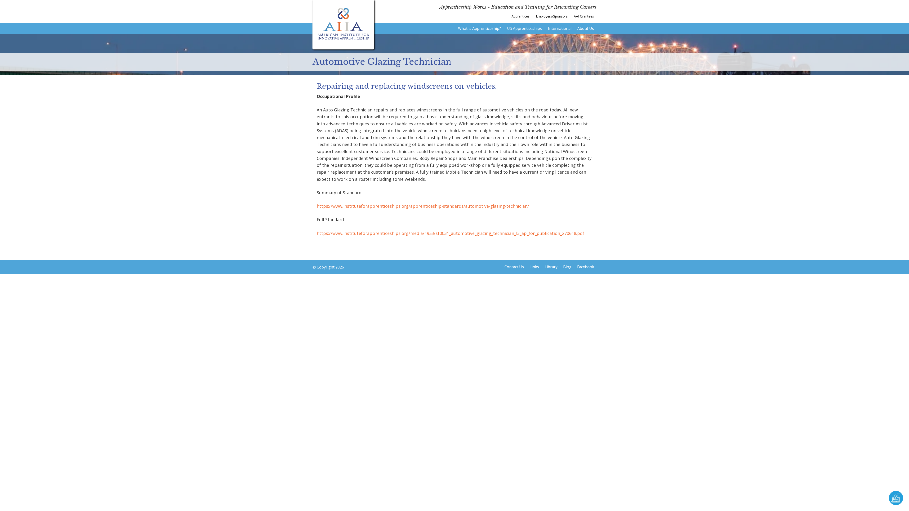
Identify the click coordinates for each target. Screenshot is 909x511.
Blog (567, 266)
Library (551, 266)
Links (534, 266)
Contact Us (514, 266)
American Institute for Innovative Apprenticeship (343, 23)
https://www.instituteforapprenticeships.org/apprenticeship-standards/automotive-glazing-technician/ (423, 206)
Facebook (585, 266)
